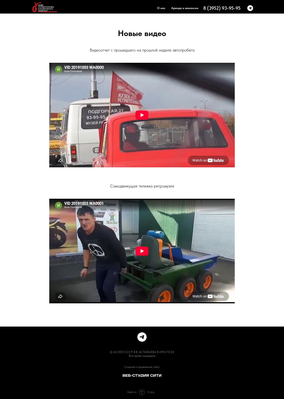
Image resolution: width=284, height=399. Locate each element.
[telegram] (250, 8)
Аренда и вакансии (184, 8)
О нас (161, 8)
